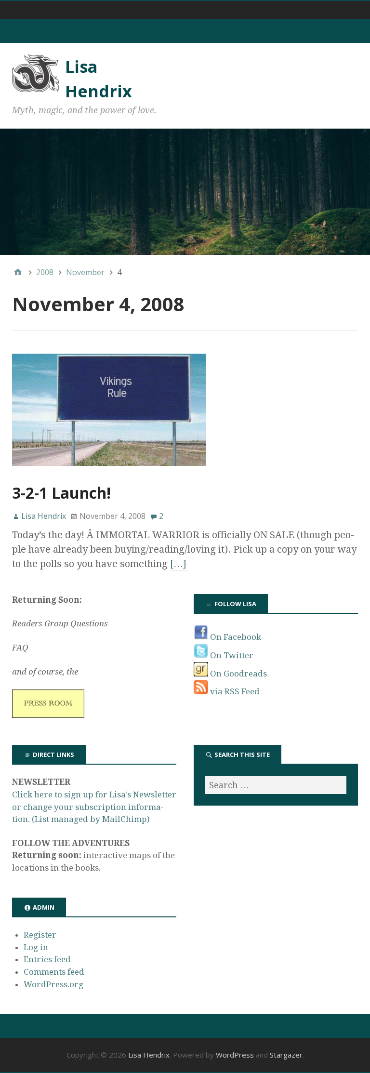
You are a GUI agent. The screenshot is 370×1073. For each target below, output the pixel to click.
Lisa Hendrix (149, 1055)
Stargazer (286, 1055)
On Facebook (234, 637)
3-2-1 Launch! (61, 492)
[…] (178, 564)
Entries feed (47, 959)
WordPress (235, 1055)
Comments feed (54, 972)
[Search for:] (275, 785)
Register (40, 935)
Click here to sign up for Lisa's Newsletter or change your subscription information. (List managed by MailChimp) (94, 807)
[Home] (18, 272)
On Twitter (230, 655)
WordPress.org (53, 984)
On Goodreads (237, 673)
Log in (36, 947)
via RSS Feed (234, 691)
